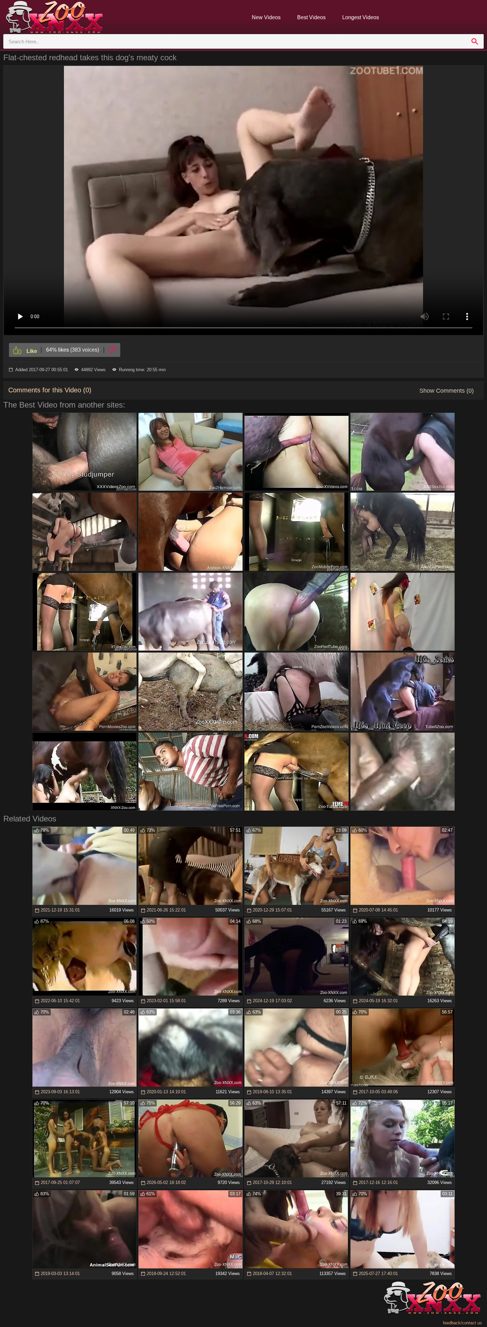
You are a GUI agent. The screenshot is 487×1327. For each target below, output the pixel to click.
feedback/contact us (462, 1322)
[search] (475, 41)
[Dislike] (112, 350)
